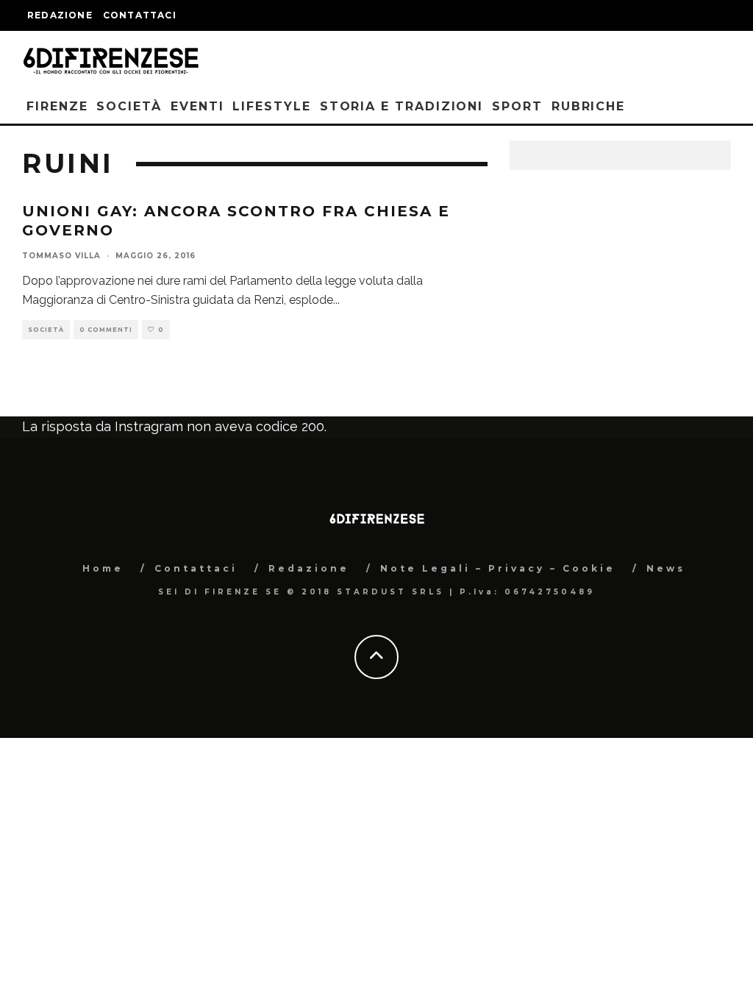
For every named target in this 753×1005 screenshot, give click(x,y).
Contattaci (139, 15)
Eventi (197, 106)
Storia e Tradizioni (401, 106)
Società (128, 106)
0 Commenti (105, 329)
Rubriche (588, 106)
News (665, 568)
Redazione (60, 15)
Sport (517, 106)
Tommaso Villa (61, 255)
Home (103, 568)
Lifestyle (271, 106)
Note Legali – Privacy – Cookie (497, 568)
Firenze (57, 106)
